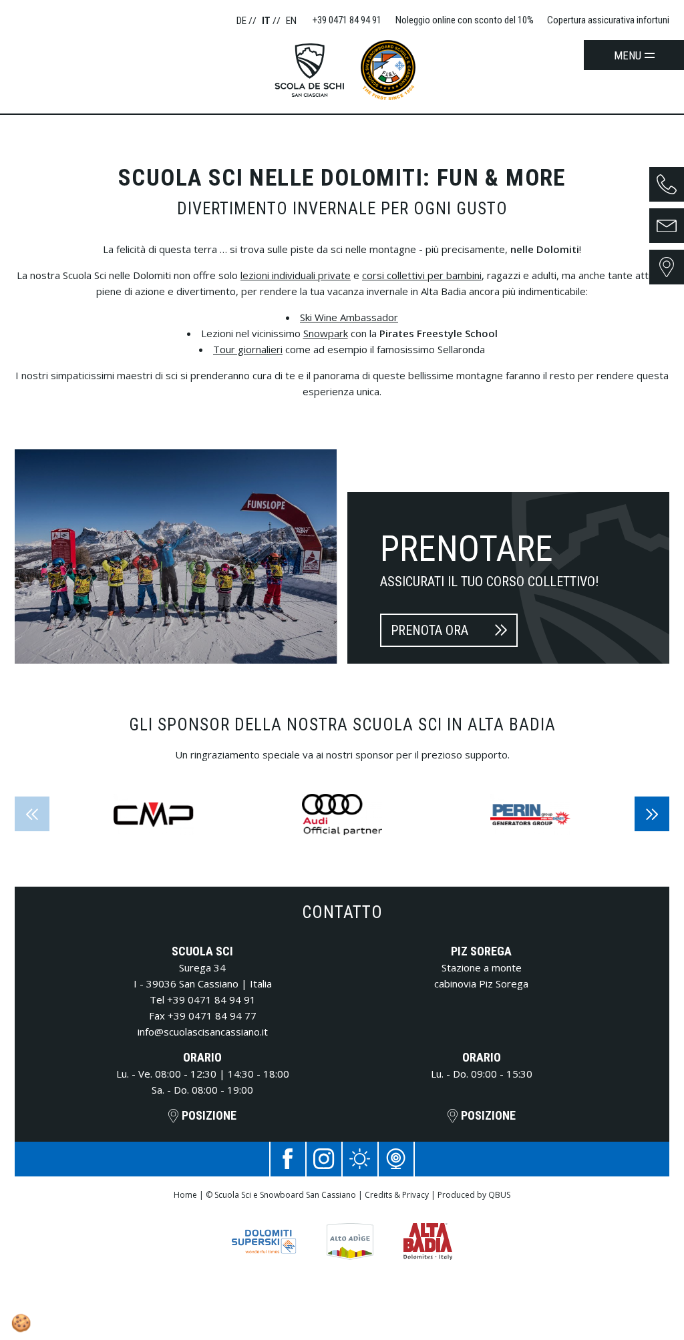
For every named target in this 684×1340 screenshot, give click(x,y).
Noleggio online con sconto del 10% (464, 20)
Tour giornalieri (248, 349)
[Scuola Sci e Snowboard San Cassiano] (315, 70)
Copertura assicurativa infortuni (608, 20)
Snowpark (325, 333)
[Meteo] (360, 1159)
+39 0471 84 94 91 (211, 999)
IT (267, 21)
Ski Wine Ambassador (349, 317)
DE (242, 21)
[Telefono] (666, 184)
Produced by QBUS (474, 1194)
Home (185, 1194)
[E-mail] (666, 225)
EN (291, 21)
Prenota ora (429, 630)
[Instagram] (324, 1159)
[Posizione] (666, 267)
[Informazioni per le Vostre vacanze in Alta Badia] (427, 1231)
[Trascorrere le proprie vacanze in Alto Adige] (350, 1231)
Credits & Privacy (397, 1194)
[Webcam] (396, 1159)
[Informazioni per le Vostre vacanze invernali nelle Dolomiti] (264, 1231)
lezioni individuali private (295, 275)
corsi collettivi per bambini (422, 275)
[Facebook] (288, 1159)
